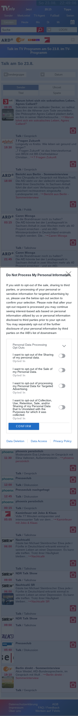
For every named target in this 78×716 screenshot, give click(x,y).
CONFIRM (23, 426)
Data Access (39, 441)
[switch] (62, 356)
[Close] (70, 275)
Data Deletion (15, 441)
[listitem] (39, 346)
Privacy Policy (62, 441)
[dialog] (39, 358)
